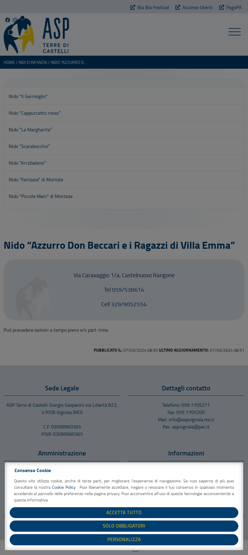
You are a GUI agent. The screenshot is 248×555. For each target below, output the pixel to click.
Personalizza (124, 539)
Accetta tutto (124, 512)
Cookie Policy (64, 487)
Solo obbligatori (124, 526)
